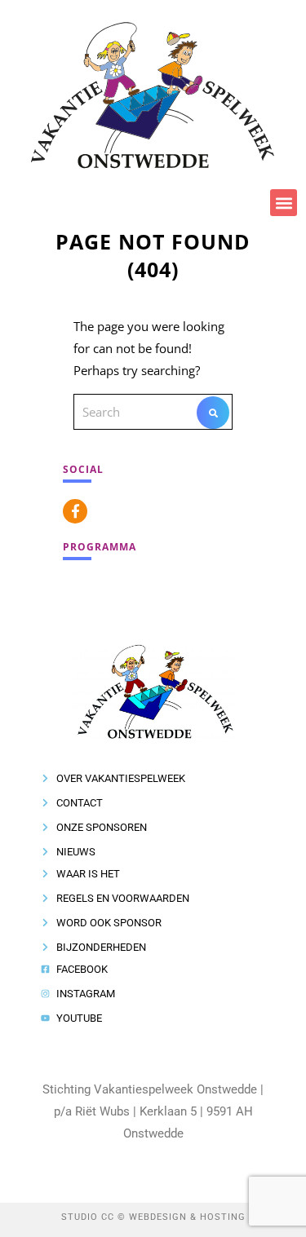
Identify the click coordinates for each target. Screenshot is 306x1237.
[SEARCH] (213, 412)
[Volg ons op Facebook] (75, 511)
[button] (283, 202)
